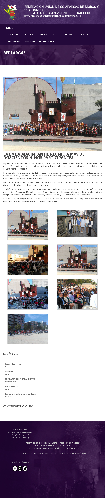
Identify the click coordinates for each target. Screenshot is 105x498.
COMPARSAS (50, 454)
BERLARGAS (24, 454)
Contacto (29, 41)
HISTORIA (34, 454)
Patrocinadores (48, 41)
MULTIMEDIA (71, 454)
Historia (29, 34)
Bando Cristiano (11, 382)
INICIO (9, 28)
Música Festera (48, 34)
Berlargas (13, 34)
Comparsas (68, 34)
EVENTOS (61, 454)
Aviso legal (16, 462)
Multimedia (13, 41)
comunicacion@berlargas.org (20, 432)
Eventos (84, 34)
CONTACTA (81, 454)
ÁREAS (41, 454)
